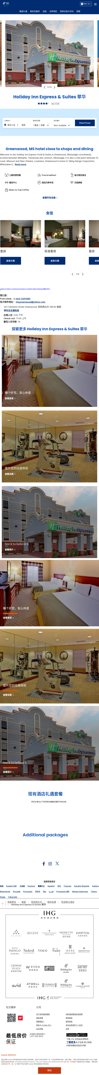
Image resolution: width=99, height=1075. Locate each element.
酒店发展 (39, 1018)
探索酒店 (69, 1018)
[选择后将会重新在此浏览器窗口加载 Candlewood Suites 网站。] (83, 984)
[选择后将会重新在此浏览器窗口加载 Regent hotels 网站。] (33, 932)
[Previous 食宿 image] (73, 274)
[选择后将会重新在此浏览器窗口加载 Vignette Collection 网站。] (66, 932)
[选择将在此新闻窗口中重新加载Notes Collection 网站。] (28, 950)
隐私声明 (7, 1064)
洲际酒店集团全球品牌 (74, 1014)
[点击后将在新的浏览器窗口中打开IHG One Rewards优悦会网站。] (49, 997)
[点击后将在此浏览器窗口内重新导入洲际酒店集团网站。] (49, 915)
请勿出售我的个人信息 (74, 1025)
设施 (44, 11)
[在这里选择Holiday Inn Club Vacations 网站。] (66, 984)
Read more (20, 164)
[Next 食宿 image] (82, 274)
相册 (78, 11)
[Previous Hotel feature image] (45, 87)
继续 (49, 1070)
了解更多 (71, 1042)
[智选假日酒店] (5, 4)
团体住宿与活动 (67, 11)
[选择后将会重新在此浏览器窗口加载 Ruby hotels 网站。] (56, 950)
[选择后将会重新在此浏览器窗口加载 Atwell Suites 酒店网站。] (33, 984)
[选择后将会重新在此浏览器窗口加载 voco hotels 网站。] (42, 950)
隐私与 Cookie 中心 (43, 1025)
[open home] (3, 903)
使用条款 (69, 1021)
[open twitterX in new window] (56, 863)
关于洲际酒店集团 (43, 1014)
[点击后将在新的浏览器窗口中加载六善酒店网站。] (16, 932)
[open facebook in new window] (42, 863)
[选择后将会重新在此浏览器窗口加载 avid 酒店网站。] (16, 984)
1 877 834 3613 (36, 1036)
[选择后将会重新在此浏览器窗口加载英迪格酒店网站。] (15, 950)
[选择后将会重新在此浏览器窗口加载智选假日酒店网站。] (49, 967)
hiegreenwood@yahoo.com (30, 302)
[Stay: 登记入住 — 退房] (16, 125)
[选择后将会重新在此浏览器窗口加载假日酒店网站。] (66, 967)
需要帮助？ (40, 1021)
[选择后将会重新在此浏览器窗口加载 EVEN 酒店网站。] (33, 967)
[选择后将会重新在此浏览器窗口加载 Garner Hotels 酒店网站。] (83, 967)
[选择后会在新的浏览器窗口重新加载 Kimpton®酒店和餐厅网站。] (83, 932)
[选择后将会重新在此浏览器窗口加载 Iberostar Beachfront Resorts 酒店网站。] (84, 950)
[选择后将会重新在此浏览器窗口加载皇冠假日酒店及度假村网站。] (16, 967)
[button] (95, 4)
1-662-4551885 (22, 298)
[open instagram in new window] (49, 863)
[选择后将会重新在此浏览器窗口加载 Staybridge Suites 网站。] (49, 984)
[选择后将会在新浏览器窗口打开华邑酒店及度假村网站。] (70, 950)
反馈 (67, 1029)
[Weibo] (20, 1018)
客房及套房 (35, 11)
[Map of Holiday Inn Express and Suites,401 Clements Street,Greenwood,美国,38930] (25, 289)
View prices (84, 123)
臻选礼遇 (23, 11)
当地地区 (53, 11)
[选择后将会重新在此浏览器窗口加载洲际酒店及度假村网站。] (49, 932)
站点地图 (39, 1029)
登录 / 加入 (87, 4)
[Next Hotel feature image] (54, 87)
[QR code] (11, 1017)
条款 (13, 1061)
